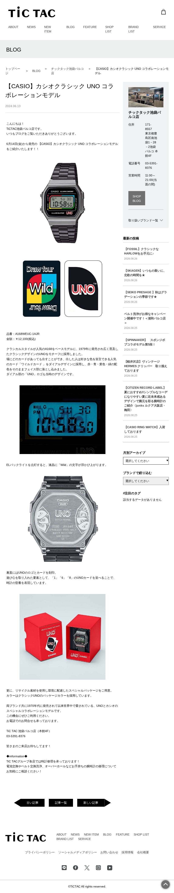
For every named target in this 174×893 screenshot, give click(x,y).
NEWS (31, 27)
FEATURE (90, 27)
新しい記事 (90, 802)
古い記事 (32, 802)
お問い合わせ (109, 852)
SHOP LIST (141, 834)
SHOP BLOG (137, 199)
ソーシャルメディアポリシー (77, 852)
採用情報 (127, 852)
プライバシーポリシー (40, 852)
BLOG (70, 27)
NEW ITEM (91, 834)
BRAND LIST (65, 839)
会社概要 (143, 852)
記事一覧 (61, 802)
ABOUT (13, 27)
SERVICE (159, 27)
